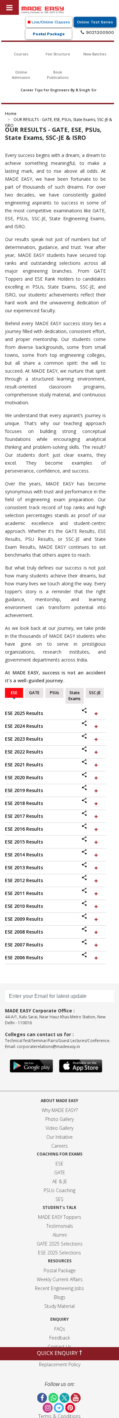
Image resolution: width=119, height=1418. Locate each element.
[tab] (55, 713)
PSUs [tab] (54, 692)
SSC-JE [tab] (94, 692)
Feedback (59, 1338)
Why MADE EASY (59, 1110)
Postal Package (49, 34)
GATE (59, 1172)
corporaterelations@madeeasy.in (48, 1046)
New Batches (94, 53)
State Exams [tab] (74, 695)
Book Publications (57, 75)
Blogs (59, 1297)
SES (59, 1199)
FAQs (59, 1329)
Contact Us (59, 1346)
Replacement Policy (59, 1364)
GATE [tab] (34, 692)
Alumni (60, 1235)
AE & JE (59, 1181)
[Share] (87, 711)
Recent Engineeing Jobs (59, 1288)
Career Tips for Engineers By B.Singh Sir (58, 89)
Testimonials (59, 1226)
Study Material (59, 1306)
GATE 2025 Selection (58, 1244)
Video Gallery (59, 1128)
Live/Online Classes (50, 22)
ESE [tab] (14, 692)
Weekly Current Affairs (60, 1279)
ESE (59, 1163)
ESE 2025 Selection (58, 1252)
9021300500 (99, 32)
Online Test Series (95, 22)
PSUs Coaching (59, 1190)
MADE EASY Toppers (59, 1217)
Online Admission (21, 75)
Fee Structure (58, 53)
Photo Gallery (59, 1119)
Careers (59, 1146)
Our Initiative (59, 1137)
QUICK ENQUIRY (58, 1353)
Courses (21, 53)
